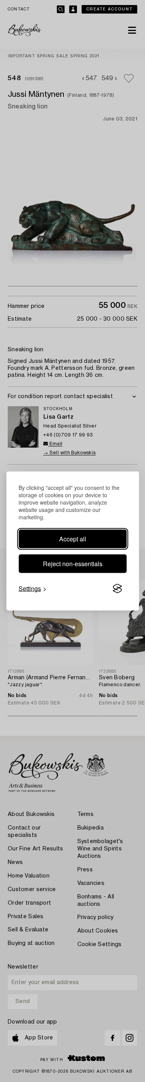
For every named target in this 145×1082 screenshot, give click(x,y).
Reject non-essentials (72, 563)
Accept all (72, 538)
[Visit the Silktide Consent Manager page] (117, 588)
